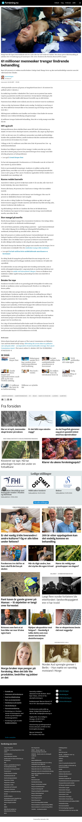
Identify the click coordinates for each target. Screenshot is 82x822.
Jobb (74, 3)
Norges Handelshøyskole (37, 786)
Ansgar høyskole (8, 747)
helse (35, 396)
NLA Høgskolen (35, 747)
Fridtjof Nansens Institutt (10, 773)
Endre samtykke (10, 737)
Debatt (57, 3)
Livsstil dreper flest (16, 157)
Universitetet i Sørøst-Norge (66, 799)
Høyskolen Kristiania (9, 789)
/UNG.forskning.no (65, 698)
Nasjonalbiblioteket (36, 760)
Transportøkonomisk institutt (66, 783)
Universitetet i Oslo (64, 794)
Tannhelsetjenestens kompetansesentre (69, 780)
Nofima (33, 777)
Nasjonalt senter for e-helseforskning (41, 769)
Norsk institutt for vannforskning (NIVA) (41, 807)
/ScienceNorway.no (65, 701)
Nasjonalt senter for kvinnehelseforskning (42, 771)
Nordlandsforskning (36, 782)
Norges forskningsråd (37, 788)
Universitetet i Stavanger (65, 796)
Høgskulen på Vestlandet (10, 787)
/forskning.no (63, 694)
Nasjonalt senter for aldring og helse (40, 766)
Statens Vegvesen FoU (64, 771)
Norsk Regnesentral (36, 797)
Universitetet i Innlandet (65, 792)
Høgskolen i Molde (9, 780)
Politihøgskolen (63, 747)
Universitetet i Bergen (64, 789)
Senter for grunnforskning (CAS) (67, 763)
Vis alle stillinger (41, 503)
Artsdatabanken (8, 754)
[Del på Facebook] (2, 399)
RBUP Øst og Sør (63, 752)
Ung (62, 3)
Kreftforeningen (8, 796)
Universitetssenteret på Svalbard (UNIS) (69, 801)
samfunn (63, 396)
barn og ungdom (44, 396)
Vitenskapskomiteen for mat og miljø (68, 810)
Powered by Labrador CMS (41, 819)
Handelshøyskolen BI (9, 775)
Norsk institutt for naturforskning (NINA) (42, 804)
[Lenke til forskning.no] (26, 2)
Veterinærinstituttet (64, 805)
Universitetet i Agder (64, 787)
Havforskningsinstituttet (10, 778)
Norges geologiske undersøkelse (39, 791)
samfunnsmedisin (21, 396)
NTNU (33, 758)
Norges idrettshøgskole (37, 793)
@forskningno (64, 691)
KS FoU (6, 794)
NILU (5, 813)
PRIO (60, 750)
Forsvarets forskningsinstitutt (12, 769)
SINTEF (61, 760)
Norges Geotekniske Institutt (38, 784)
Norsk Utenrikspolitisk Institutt (39, 802)
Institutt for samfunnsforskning (12, 791)
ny (30, 396)
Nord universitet (35, 779)
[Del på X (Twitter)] (5, 399)
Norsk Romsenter (36, 800)
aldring (55, 396)
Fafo (5, 762)
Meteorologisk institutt (10, 802)
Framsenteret (7, 771)
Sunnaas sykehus (63, 776)
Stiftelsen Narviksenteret (65, 774)
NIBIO (5, 807)
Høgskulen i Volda (8, 784)
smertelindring (7, 396)
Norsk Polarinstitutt (36, 795)
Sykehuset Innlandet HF (65, 778)
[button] (4, 489)
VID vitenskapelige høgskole (66, 808)
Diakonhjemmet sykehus (10, 756)
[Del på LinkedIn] (8, 399)
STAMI (60, 769)
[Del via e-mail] (11, 399)
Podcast (68, 3)
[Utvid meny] (80, 3)
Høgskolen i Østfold (9, 782)
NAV (5, 804)
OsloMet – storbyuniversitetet (39, 809)
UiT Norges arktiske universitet (67, 785)
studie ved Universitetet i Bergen (24, 271)
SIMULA (61, 758)
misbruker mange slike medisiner (37, 248)
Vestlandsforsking (63, 803)
